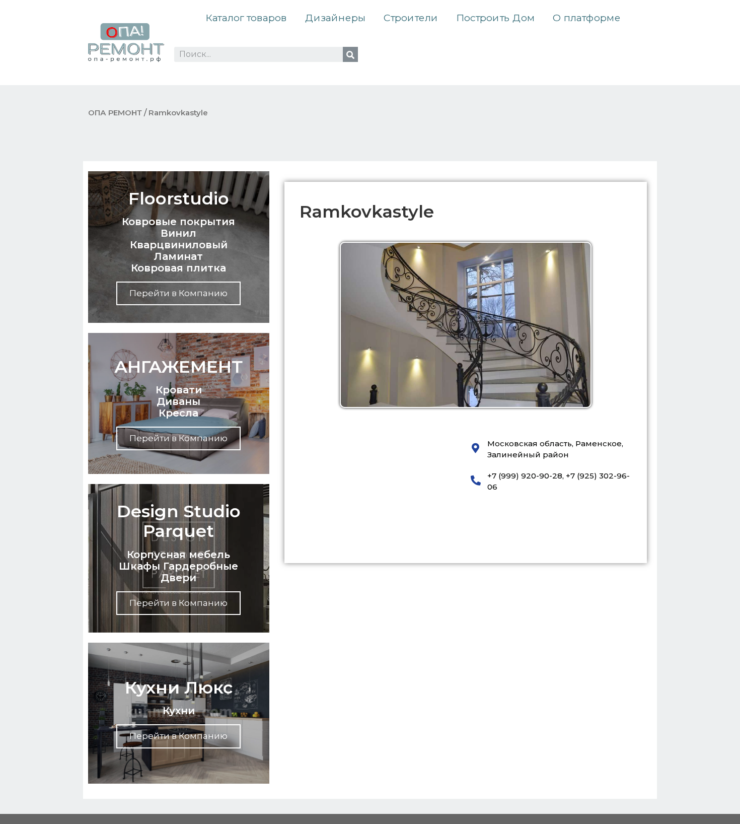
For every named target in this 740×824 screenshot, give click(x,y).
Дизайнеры (335, 18)
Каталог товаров (246, 18)
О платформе (586, 18)
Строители (411, 18)
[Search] (350, 54)
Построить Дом (495, 18)
